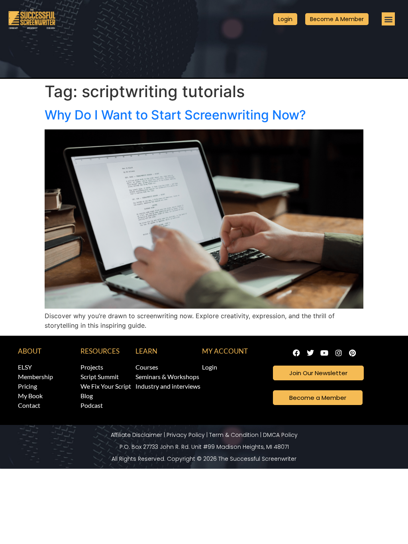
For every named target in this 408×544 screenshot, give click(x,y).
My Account (225, 351)
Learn (146, 351)
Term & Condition (234, 435)
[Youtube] (325, 353)
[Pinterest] (352, 353)
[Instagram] (338, 353)
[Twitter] (311, 353)
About (29, 351)
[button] (388, 18)
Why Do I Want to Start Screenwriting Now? (175, 115)
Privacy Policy (186, 435)
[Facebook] (296, 353)
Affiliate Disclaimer (136, 435)
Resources (100, 351)
